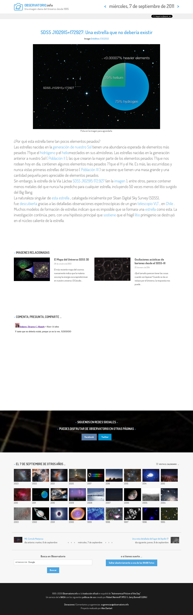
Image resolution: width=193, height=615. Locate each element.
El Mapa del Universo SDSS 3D (71, 259)
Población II (56, 158)
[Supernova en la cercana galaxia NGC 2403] (169, 494)
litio (137, 214)
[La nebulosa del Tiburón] (132, 475)
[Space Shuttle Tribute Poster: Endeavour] (59, 494)
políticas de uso (89, 597)
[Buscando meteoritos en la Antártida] (95, 494)
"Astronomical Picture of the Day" (125, 593)
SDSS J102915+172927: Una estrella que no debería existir (97, 32)
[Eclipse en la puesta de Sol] (114, 475)
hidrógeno (47, 152)
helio (65, 152)
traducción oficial (90, 593)
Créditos (95, 38)
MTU (124, 597)
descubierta (28, 203)
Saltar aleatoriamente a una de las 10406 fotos (131, 562)
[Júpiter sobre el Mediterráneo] (77, 494)
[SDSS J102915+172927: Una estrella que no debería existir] (40, 494)
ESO (102, 38)
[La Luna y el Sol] (59, 513)
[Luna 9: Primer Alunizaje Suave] (132, 513)
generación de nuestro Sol (72, 146)
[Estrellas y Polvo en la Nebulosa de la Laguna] (22, 513)
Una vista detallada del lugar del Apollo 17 (150, 538)
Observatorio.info (70, 593)
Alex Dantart (106, 608)
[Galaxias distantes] (169, 513)
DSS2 (106, 38)
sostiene (109, 214)
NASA (63, 597)
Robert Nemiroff (113, 597)
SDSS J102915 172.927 (89, 180)
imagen (119, 180)
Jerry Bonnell (134, 597)
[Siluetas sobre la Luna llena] (150, 475)
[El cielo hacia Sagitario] (114, 513)
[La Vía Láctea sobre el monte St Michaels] (77, 475)
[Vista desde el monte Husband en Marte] (150, 494)
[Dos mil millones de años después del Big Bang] (150, 513)
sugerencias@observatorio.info (115, 604)
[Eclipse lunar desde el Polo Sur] (114, 494)
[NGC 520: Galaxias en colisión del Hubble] (59, 475)
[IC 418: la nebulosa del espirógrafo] (77, 513)
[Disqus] (96, 357)
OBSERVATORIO (35, 5)
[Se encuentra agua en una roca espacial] (95, 513)
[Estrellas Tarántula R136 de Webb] (40, 475)
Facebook (89, 437)
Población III (90, 169)
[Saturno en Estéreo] (40, 513)
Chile (169, 203)
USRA (144, 597)
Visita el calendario (167, 464)
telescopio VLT (148, 203)
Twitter (105, 437)
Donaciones (69, 604)
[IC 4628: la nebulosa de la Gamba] (22, 494)
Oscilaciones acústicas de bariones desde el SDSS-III (150, 261)
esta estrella (60, 197)
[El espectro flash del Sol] (95, 475)
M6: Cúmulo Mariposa (33, 538)
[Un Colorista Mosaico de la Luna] (132, 494)
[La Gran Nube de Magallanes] (22, 475)
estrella (150, 209)
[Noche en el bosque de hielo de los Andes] (169, 475)
